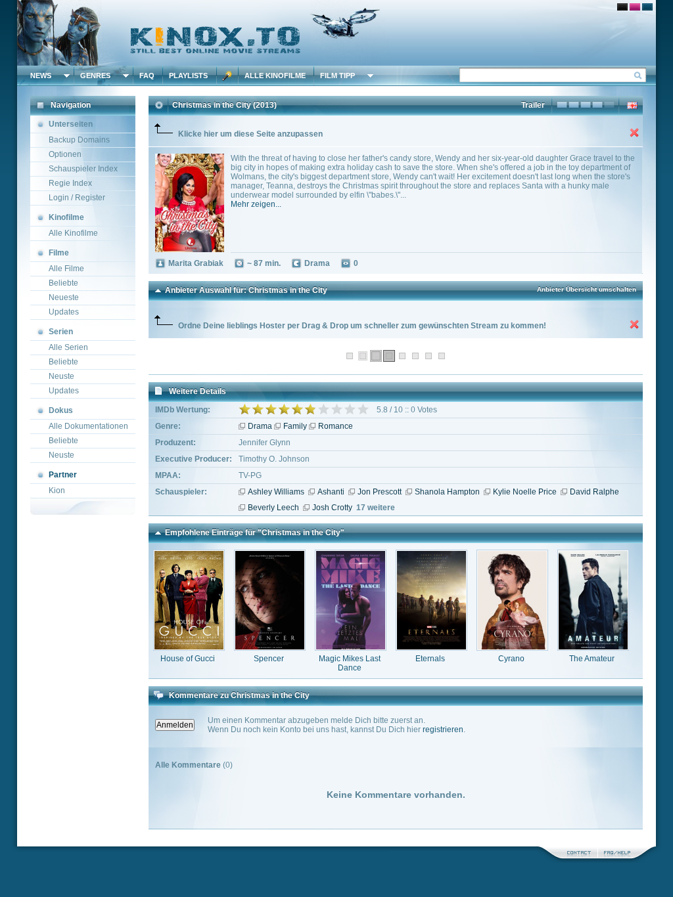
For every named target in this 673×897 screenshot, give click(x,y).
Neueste (64, 297)
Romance (335, 426)
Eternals (430, 658)
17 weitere (375, 507)
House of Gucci (187, 658)
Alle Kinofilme (275, 75)
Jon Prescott (380, 491)
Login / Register (77, 197)
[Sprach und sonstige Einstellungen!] (227, 75)
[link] (336, 33)
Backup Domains (79, 139)
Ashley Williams (276, 491)
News (40, 75)
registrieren (443, 729)
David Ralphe (594, 491)
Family (295, 426)
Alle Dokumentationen (88, 426)
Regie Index (70, 183)
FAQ (146, 75)
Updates (64, 312)
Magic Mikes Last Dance (350, 663)
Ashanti (330, 491)
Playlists (188, 75)
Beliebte (63, 283)
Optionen (65, 154)
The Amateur (592, 658)
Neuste (61, 376)
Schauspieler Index (83, 168)
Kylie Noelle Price (525, 491)
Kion (57, 490)
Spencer (269, 658)
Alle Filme (66, 268)
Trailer (533, 105)
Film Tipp (337, 75)
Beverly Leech (273, 507)
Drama (260, 426)
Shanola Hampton (447, 491)
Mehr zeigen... (256, 204)
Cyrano (511, 658)
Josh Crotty (332, 507)
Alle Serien (68, 347)
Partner (63, 474)
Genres (95, 75)
